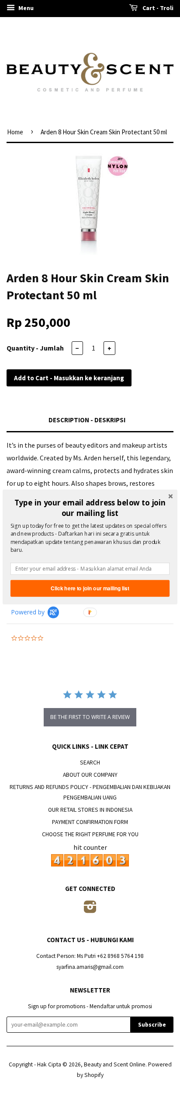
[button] (90, 508)
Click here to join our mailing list (90, 588)
